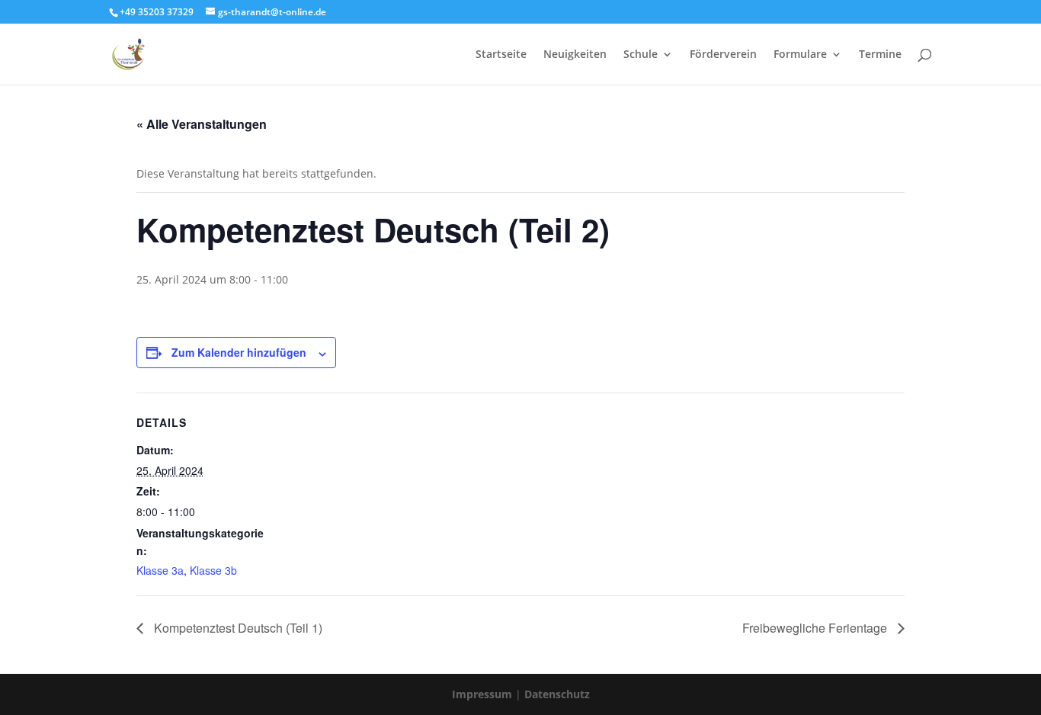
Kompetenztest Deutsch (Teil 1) (236, 627)
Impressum (483, 694)
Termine (880, 55)
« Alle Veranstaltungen (201, 124)
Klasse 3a (160, 570)
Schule (640, 55)
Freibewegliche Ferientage (816, 627)
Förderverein (723, 55)
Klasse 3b (213, 570)
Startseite (501, 55)
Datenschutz (557, 694)
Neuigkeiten (575, 55)
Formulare (800, 55)
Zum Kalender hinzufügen (238, 352)
